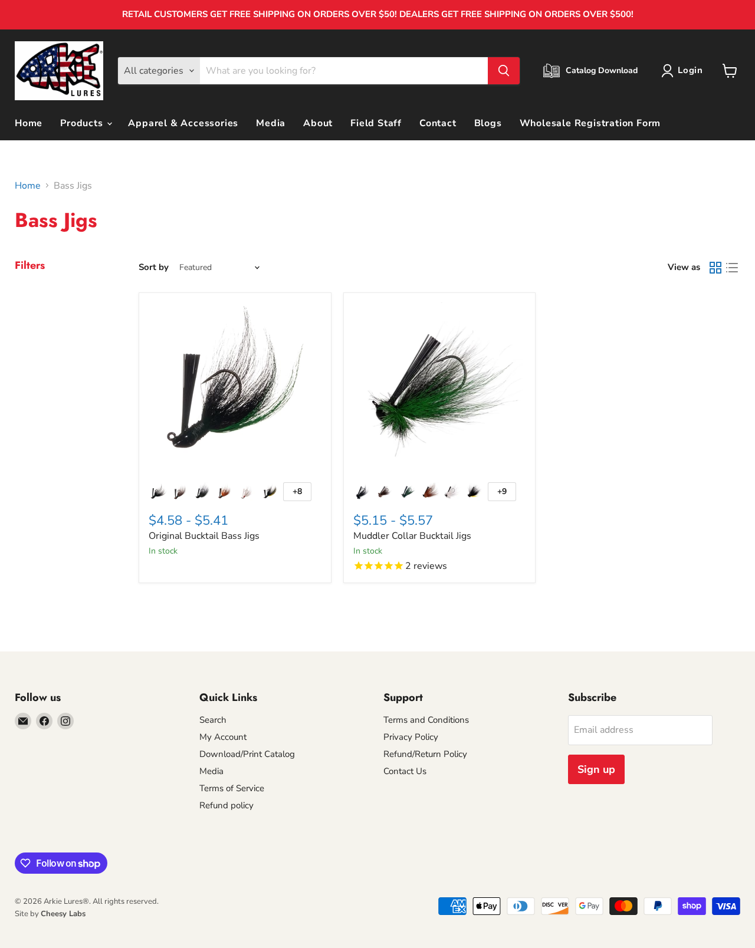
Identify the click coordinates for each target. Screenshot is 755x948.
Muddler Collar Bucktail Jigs (412, 535)
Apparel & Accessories (183, 123)
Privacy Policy (410, 737)
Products (83, 123)
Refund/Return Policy (425, 754)
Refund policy (226, 805)
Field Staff (376, 123)
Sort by (154, 267)
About (318, 123)
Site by (50, 913)
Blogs (488, 123)
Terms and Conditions (426, 720)
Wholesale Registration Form (590, 123)
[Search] (504, 70)
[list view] (732, 267)
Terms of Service (231, 788)
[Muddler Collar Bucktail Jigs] (439, 388)
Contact (438, 123)
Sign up (596, 769)
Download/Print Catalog (247, 754)
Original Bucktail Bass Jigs (204, 535)
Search (212, 720)
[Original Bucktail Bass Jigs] (235, 388)
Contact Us (404, 771)
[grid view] (715, 267)
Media (270, 123)
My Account (223, 737)
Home (28, 123)
